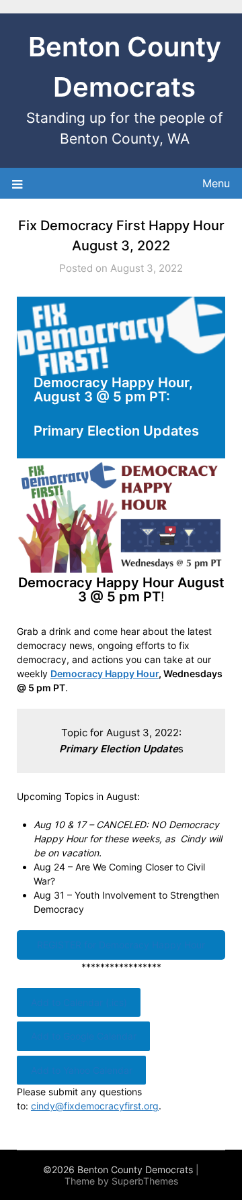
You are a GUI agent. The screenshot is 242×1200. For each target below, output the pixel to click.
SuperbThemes (145, 1181)
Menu (216, 183)
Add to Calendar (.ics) (79, 1002)
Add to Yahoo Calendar (81, 1070)
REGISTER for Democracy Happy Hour (121, 944)
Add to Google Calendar (83, 1036)
